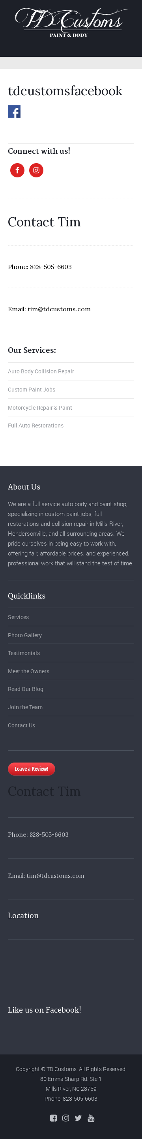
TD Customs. (62, 1069)
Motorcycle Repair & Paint (40, 407)
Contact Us (21, 725)
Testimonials (24, 653)
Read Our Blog (25, 689)
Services (18, 617)
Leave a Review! (32, 768)
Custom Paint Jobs (31, 389)
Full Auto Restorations (36, 425)
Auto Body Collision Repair (41, 371)
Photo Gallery (25, 635)
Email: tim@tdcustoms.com (49, 309)
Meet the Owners (28, 671)
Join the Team (25, 707)
